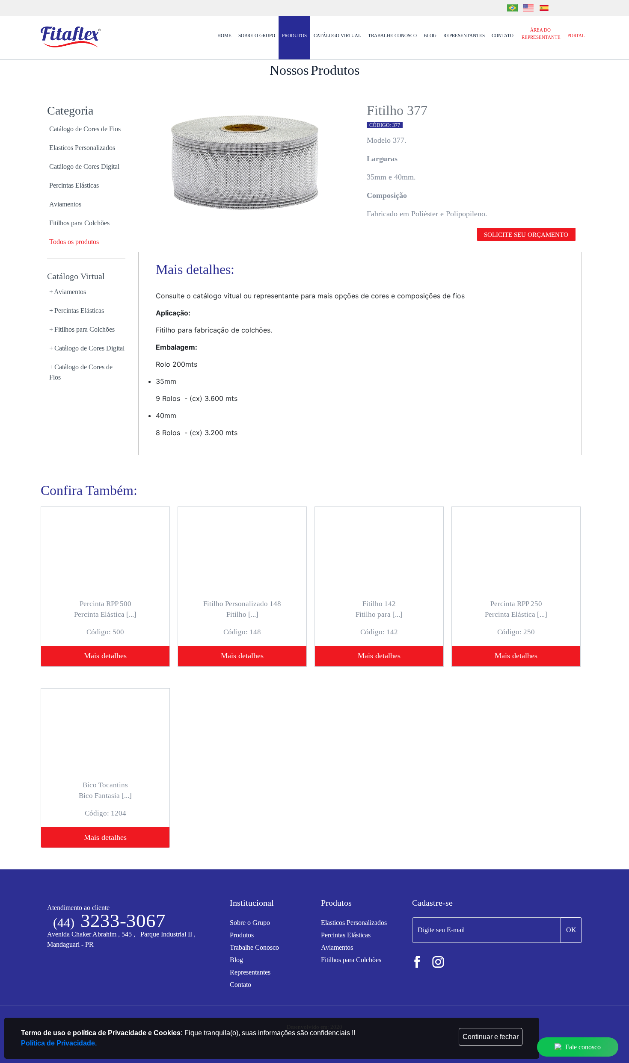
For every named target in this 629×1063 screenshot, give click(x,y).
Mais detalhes (105, 655)
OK (571, 929)
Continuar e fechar (491, 1036)
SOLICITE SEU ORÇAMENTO (526, 234)
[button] (86, 292)
